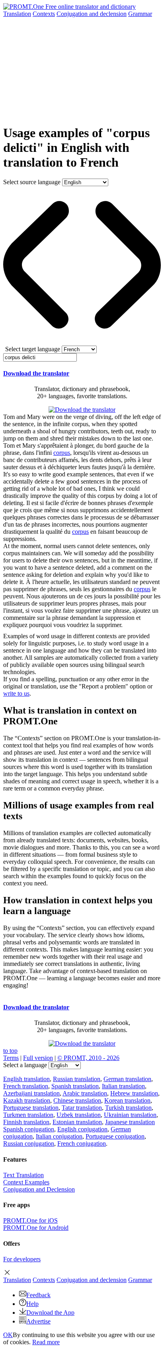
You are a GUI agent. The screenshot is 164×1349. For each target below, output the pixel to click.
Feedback (38, 1295)
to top (10, 1050)
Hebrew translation (134, 1093)
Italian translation (123, 1086)
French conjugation (81, 1143)
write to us (16, 693)
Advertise (38, 1321)
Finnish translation (26, 1122)
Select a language (25, 1065)
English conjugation (82, 1129)
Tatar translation (82, 1107)
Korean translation (127, 1100)
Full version (38, 1057)
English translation (26, 1079)
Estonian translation (77, 1122)
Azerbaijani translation (31, 1093)
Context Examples (26, 1182)
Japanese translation (130, 1122)
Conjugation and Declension (39, 1189)
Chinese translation (77, 1100)
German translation (127, 1079)
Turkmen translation (28, 1114)
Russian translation (76, 1079)
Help (32, 1303)
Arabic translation (84, 1093)
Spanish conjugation (28, 1129)
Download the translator (36, 373)
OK (8, 1334)
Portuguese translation (31, 1107)
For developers (22, 1259)
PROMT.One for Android (35, 1227)
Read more (46, 1342)
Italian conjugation (59, 1136)
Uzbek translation (79, 1114)
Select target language (32, 349)
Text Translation (23, 1175)
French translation (25, 1086)
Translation (17, 13)
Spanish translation (75, 1086)
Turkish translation (128, 1107)
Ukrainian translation (130, 1114)
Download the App (50, 1312)
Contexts (44, 13)
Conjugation (92, 13)
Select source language (32, 182)
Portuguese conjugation (115, 1136)
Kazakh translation (26, 1100)
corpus (61, 452)
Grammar (140, 13)
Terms (11, 1057)
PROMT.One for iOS (30, 1220)
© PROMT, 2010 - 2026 (88, 1057)
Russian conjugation (28, 1143)
